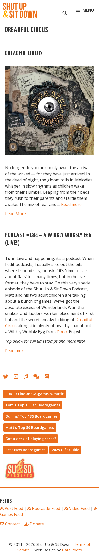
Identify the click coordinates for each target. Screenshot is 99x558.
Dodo (62, 332)
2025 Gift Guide (65, 449)
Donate (37, 524)
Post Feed (14, 508)
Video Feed (79, 508)
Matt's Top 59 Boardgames (29, 427)
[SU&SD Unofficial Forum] (38, 377)
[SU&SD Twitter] (8, 377)
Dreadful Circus (24, 54)
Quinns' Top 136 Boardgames (31, 416)
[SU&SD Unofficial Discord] (49, 377)
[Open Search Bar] (65, 10)
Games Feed (11, 514)
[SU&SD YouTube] (18, 377)
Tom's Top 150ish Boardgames (32, 405)
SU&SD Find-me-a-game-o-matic (34, 393)
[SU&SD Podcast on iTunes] (28, 377)
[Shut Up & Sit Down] (20, 10)
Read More (15, 213)
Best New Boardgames (25, 449)
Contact (12, 524)
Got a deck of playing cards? (30, 438)
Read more (71, 204)
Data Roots (72, 549)
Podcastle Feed (46, 508)
